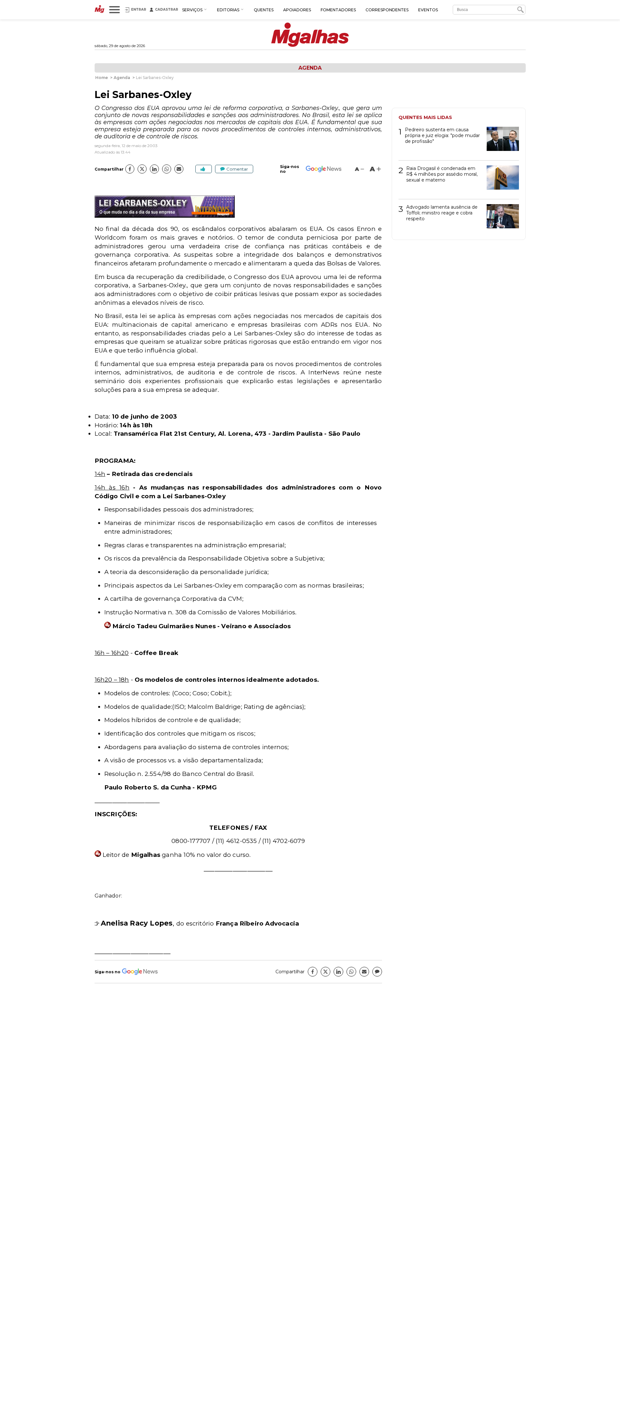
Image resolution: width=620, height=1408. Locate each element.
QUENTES (264, 9)
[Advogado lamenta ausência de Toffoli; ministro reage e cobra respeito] (500, 218)
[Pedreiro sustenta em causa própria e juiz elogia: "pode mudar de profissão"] (500, 141)
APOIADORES (297, 9)
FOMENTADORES (338, 9)
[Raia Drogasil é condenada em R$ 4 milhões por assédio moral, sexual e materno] (500, 179)
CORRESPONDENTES (387, 9)
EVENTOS (428, 9)
